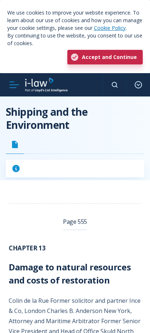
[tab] (15, 144)
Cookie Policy (110, 27)
